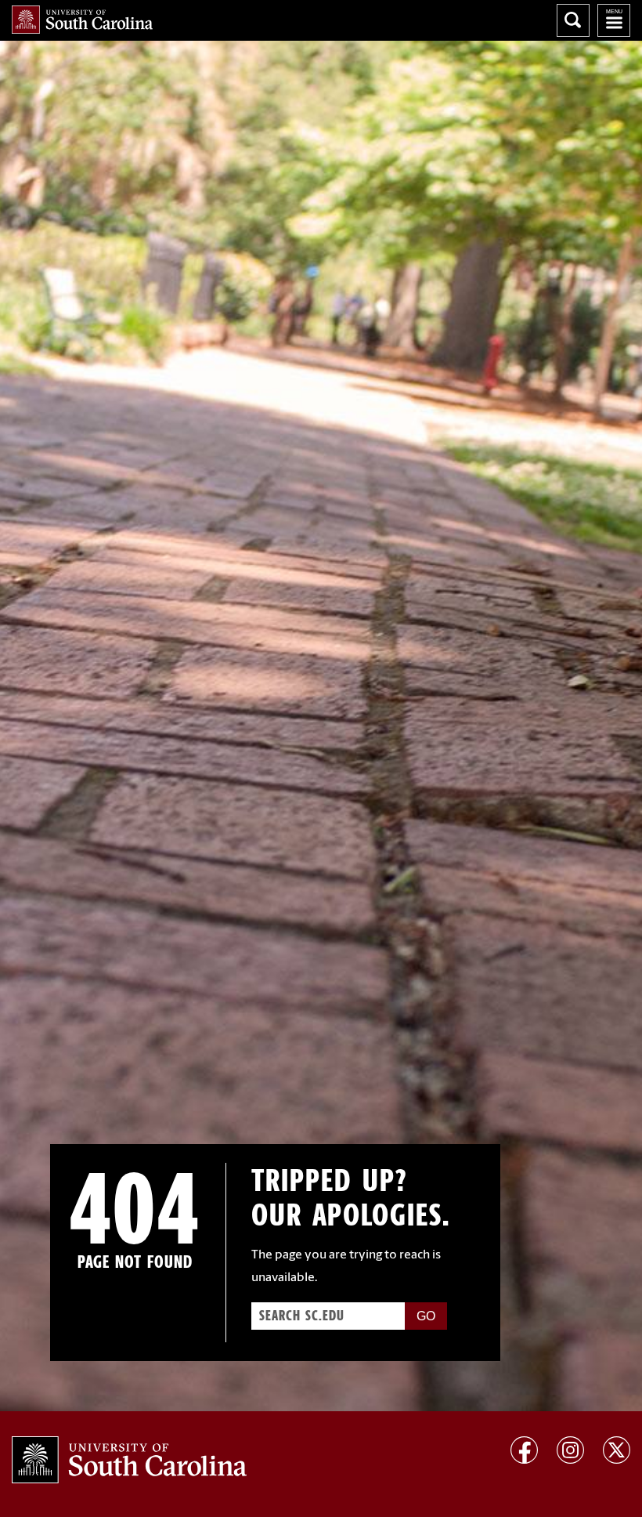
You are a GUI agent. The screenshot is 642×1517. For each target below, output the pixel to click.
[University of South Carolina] (129, 1459)
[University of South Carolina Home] (82, 19)
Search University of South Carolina (573, 20)
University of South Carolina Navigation (613, 20)
